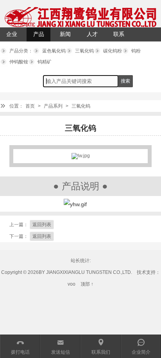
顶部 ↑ (86, 284)
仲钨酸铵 (18, 62)
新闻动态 (65, 36)
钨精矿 (45, 62)
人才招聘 (92, 36)
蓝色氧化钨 (54, 51)
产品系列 (38, 36)
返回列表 (41, 224)
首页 (30, 106)
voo (71, 284)
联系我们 (118, 36)
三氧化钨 (84, 51)
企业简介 (11, 36)
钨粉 (136, 51)
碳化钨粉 (112, 51)
